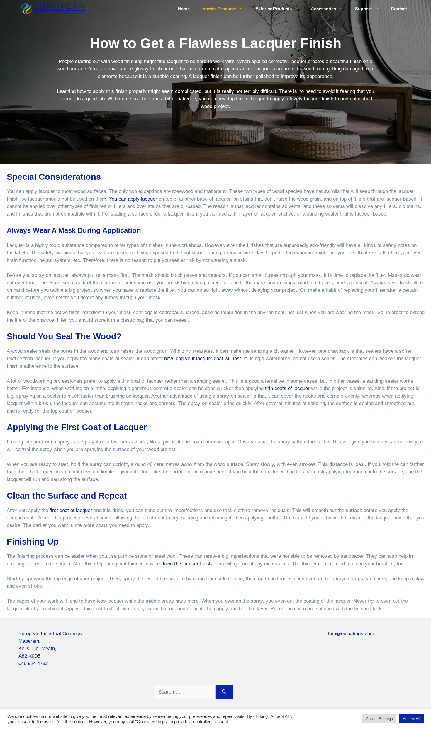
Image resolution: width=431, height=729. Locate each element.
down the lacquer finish (186, 564)
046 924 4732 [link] (33, 663)
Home (184, 8)
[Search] (224, 692)
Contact (399, 8)
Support (363, 8)
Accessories (323, 8)
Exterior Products (273, 8)
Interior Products (218, 8)
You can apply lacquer (133, 199)
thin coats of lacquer (287, 388)
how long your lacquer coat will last (202, 358)
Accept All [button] (411, 719)
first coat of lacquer (71, 510)
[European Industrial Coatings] (52, 8)
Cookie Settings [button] (379, 719)
